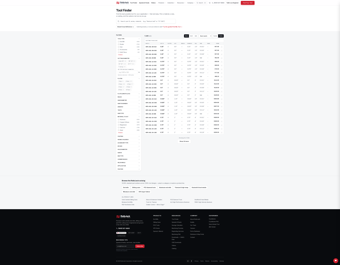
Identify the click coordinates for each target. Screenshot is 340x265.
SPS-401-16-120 (151, 91)
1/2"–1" (131, 64)
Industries (171, 3)
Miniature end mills (129, 191)
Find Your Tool (247, 3)
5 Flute (121, 87)
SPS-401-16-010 (151, 80)
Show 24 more (184, 141)
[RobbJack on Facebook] (191, 261)
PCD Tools (156, 225)
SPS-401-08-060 (151, 54)
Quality (192, 222)
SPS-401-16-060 (151, 87)
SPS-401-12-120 (151, 73)
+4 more (120, 54)
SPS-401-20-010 (151, 99)
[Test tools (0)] (209, 2)
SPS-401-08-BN (151, 58)
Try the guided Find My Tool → (172, 27)
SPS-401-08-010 (151, 46)
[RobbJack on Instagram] (187, 261)
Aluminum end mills (165, 187)
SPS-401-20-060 (151, 106)
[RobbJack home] (122, 2)
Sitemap (221, 261)
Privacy (196, 261)
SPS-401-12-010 (151, 61)
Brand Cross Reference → (125, 27)
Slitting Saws (157, 222)
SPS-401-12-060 (151, 69)
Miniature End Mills (127, 202)
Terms (202, 261)
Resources (180, 3)
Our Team (193, 225)
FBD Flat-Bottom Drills (128, 204)
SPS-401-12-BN (151, 76)
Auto (186, 36)
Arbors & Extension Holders (154, 199)
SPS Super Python (144, 191)
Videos (153, 3)
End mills (126, 187)
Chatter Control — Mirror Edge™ (155, 204)
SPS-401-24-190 (151, 132)
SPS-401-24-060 (151, 125)
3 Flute (121, 84)
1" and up (122, 66)
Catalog (174, 248)
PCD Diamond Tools (176, 199)
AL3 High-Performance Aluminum (179, 202)
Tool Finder (133, 3)
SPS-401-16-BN (151, 95)
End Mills (155, 219)
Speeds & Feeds (144, 3)
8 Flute (121, 89)
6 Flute (129, 87)
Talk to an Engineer (232, 3)
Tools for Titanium (151, 202)
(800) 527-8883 (124, 228)
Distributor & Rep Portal (197, 234)
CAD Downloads (176, 242)
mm (196, 36)
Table (221, 36)
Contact (192, 237)
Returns (207, 261)
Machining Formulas (177, 228)
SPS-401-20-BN (151, 114)
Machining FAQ (176, 234)
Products (161, 3)
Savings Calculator (177, 225)
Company (190, 3)
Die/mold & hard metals (199, 187)
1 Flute (121, 81)
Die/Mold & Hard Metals (201, 199)
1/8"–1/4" (131, 61)
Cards (215, 36)
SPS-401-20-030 (151, 102)
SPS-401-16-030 (151, 84)
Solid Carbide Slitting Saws (129, 199)
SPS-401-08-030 (151, 50)
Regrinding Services (178, 231)
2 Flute (129, 81)
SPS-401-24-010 (151, 117)
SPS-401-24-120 (151, 128)
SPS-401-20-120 (151, 110)
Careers (192, 228)
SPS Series (156, 228)
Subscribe (140, 246)
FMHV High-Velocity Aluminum (203, 202)
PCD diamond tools (150, 187)
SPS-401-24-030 (151, 121)
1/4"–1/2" (122, 64)
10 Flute (128, 89)
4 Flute (130, 84)
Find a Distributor (195, 231)
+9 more (120, 132)
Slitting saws (136, 187)
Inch (191, 36)
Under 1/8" (122, 61)
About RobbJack (195, 219)
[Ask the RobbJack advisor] (335, 260)
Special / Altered (158, 231)
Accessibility (214, 261)
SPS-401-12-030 (151, 65)
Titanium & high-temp (181, 187)
